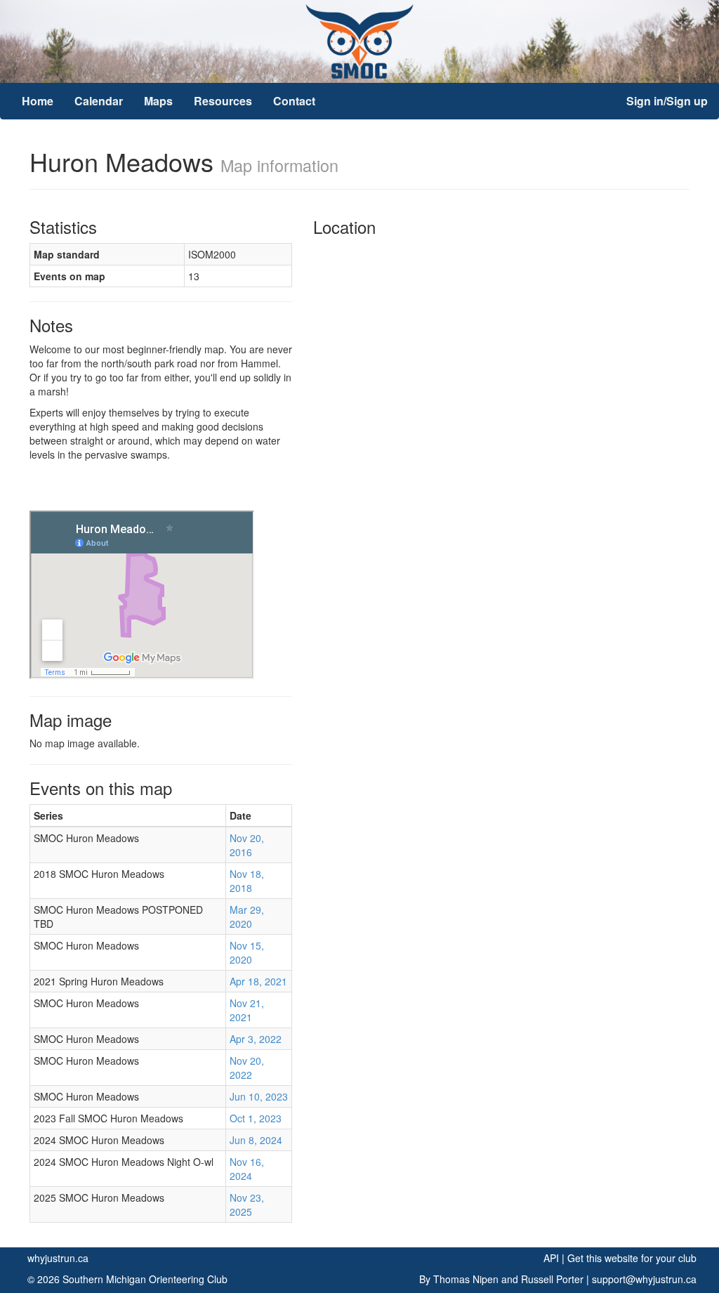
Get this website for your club (632, 1258)
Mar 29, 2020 (247, 917)
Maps (158, 101)
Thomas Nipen (466, 1279)
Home (37, 101)
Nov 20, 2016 (247, 845)
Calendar (98, 101)
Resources (223, 101)
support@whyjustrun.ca (644, 1279)
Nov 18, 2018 (247, 881)
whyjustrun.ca (57, 1258)
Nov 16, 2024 (247, 1169)
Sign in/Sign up (667, 101)
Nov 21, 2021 (247, 1010)
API (551, 1258)
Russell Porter (552, 1279)
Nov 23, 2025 (247, 1204)
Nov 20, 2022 (247, 1068)
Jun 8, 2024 (256, 1140)
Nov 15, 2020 (247, 952)
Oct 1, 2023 (256, 1118)
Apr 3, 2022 (256, 1039)
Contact (294, 101)
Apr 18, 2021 (258, 981)
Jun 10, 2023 (259, 1096)
